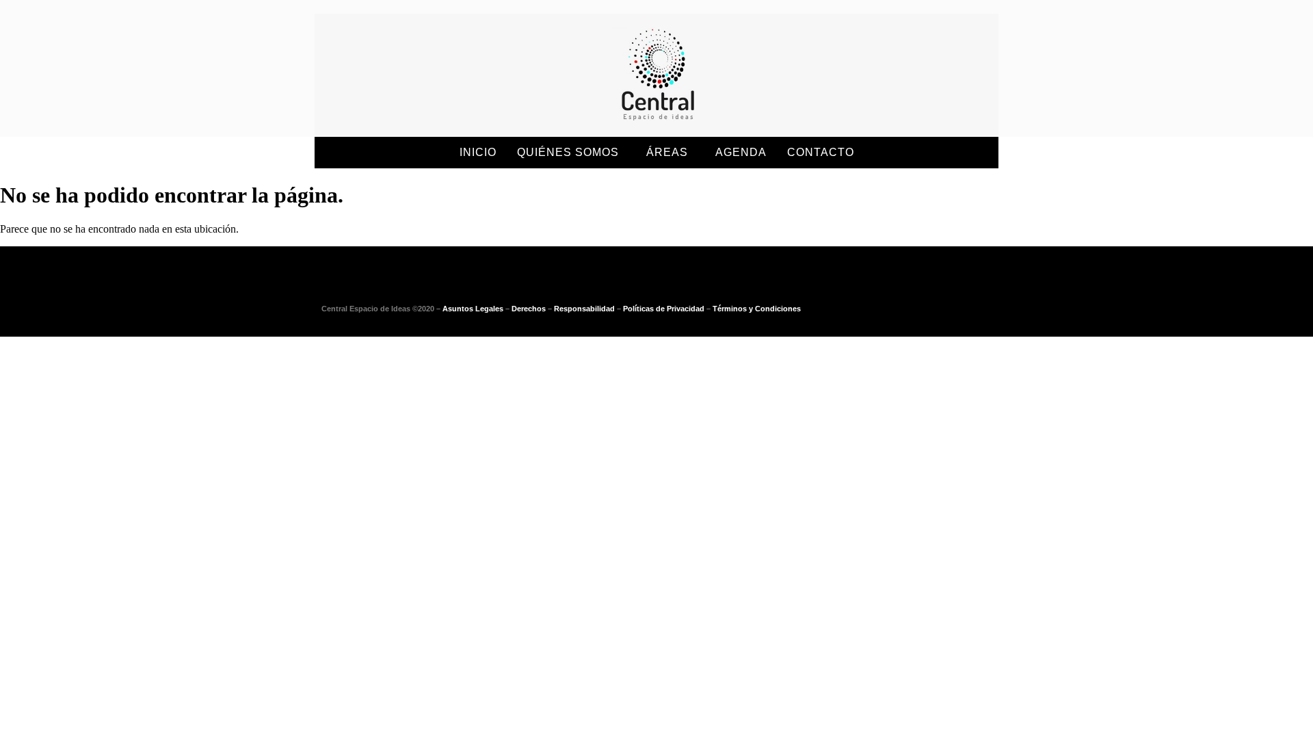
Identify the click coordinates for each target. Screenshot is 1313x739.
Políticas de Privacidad (663, 308)
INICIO (478, 152)
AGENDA (741, 152)
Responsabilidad (584, 308)
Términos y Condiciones (757, 308)
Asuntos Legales (472, 308)
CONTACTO (820, 152)
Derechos (529, 308)
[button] (571, 152)
